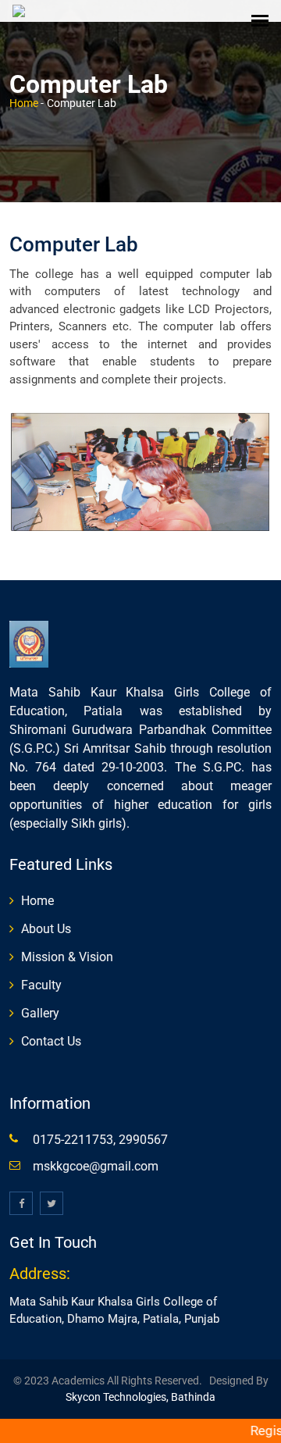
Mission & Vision (67, 957)
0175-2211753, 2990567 (100, 1139)
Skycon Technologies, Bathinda (140, 1397)
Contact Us (51, 1041)
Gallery (40, 1013)
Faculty (41, 985)
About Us (46, 928)
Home (23, 103)
